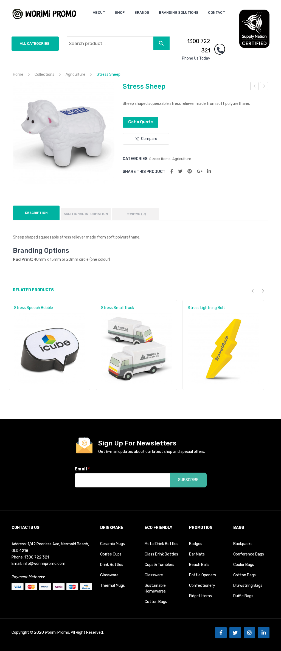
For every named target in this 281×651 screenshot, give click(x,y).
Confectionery (202, 585)
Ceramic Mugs (112, 543)
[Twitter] (180, 171)
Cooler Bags (243, 564)
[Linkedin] (263, 632)
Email (82, 469)
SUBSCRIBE (188, 480)
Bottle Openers (202, 575)
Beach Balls (199, 564)
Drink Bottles (111, 564)
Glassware (109, 575)
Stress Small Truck (254, 87)
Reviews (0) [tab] (135, 214)
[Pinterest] (189, 171)
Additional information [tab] (86, 214)
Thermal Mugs (112, 585)
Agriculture (75, 74)
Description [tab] (36, 213)
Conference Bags (248, 554)
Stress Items (159, 159)
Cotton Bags (156, 601)
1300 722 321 (198, 46)
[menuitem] (99, 12)
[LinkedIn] (209, 171)
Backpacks (242, 543)
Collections (44, 74)
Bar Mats (197, 554)
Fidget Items (200, 596)
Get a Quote (140, 121)
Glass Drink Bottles (161, 554)
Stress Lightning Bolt (206, 307)
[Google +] (199, 171)
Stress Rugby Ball (264, 87)
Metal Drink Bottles (161, 543)
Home (18, 74)
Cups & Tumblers (159, 564)
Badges (195, 543)
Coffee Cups (111, 554)
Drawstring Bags (247, 585)
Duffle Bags (243, 596)
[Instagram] (249, 632)
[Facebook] (171, 171)
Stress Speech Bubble (33, 307)
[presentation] (255, 291)
